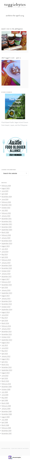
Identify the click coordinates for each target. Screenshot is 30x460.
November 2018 (7, 268)
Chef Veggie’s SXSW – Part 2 (11, 58)
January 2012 (6, 356)
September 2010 (7, 370)
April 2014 (5, 321)
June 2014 (5, 315)
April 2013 (5, 354)
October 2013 (6, 337)
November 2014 (7, 304)
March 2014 (5, 323)
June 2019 (5, 252)
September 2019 (7, 243)
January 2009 (6, 409)
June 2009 (5, 395)
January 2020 (6, 238)
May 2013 (5, 351)
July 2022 (5, 210)
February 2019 (6, 260)
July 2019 (5, 249)
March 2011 (5, 365)
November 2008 (7, 414)
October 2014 (6, 307)
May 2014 (5, 318)
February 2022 (6, 213)
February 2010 (6, 384)
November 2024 (7, 197)
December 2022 (7, 205)
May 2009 (5, 398)
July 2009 (5, 392)
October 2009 (6, 389)
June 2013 (5, 348)
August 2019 (6, 246)
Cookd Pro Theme (16, 448)
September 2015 (7, 293)
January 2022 (6, 216)
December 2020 (7, 227)
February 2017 (6, 282)
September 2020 (7, 230)
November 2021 (7, 221)
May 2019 (5, 254)
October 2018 (6, 271)
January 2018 (6, 274)
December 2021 (7, 219)
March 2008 (5, 425)
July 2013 (5, 345)
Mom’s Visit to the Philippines (12, 29)
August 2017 (6, 279)
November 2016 (7, 285)
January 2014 (6, 329)
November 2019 (7, 241)
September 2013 (7, 340)
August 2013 (6, 343)
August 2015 (6, 296)
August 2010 (6, 373)
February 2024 (6, 202)
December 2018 (7, 265)
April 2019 (5, 257)
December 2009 (7, 387)
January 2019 (6, 263)
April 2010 (5, 378)
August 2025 (6, 188)
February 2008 (6, 428)
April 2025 (5, 194)
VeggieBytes (15, 4)
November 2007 (7, 433)
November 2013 (7, 334)
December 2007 (7, 431)
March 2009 (5, 403)
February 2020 (6, 235)
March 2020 (5, 232)
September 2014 (7, 309)
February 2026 (6, 186)
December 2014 (7, 301)
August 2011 (6, 359)
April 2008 (5, 422)
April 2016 (5, 287)
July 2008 (5, 420)
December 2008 (7, 411)
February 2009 (6, 406)
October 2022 (6, 208)
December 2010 (7, 367)
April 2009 (5, 400)
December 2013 (7, 331)
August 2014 (6, 312)
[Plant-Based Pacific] (15, 106)
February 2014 (6, 326)
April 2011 (5, 362)
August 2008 (6, 417)
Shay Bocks (25, 448)
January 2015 (6, 298)
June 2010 (5, 376)
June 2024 (5, 199)
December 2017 (7, 276)
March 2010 (5, 381)
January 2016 (6, 290)
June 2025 (5, 191)
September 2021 (7, 224)
